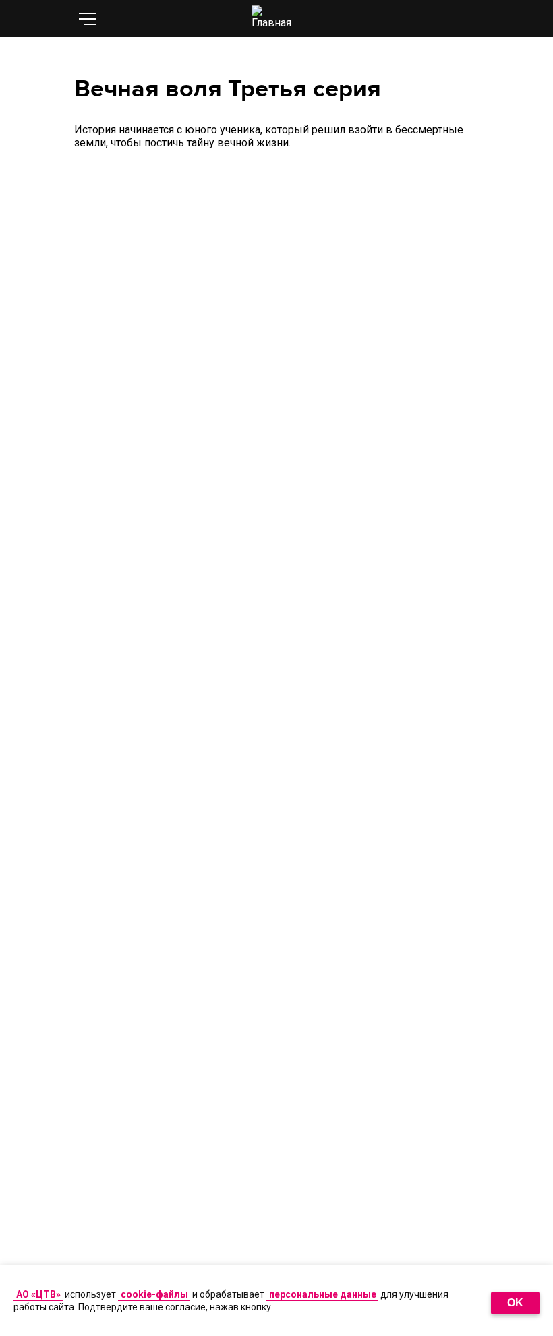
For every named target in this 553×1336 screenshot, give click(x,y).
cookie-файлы (154, 1294)
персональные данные (322, 1294)
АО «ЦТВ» (38, 1294)
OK (515, 1302)
